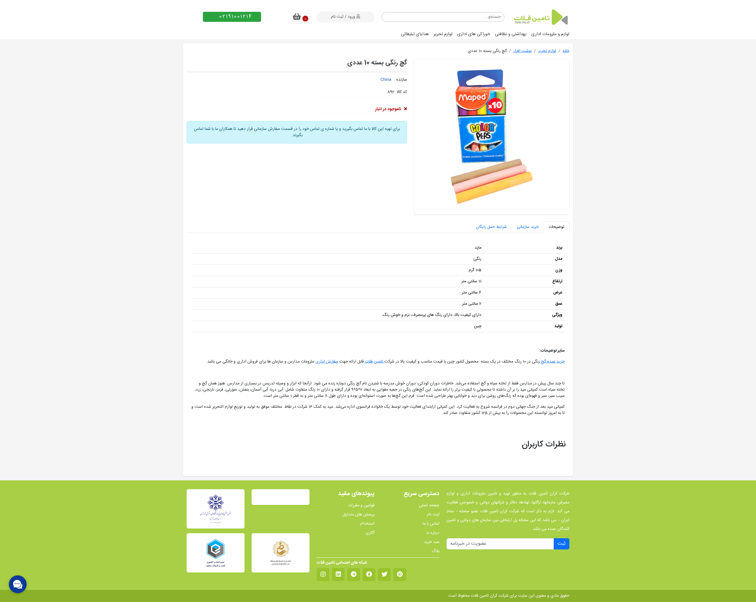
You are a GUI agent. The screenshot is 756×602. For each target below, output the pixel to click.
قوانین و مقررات (361, 506)
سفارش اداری (326, 361)
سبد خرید (431, 542)
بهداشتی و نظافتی (511, 34)
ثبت (562, 544)
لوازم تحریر (443, 34)
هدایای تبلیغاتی (415, 34)
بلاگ (435, 551)
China (385, 79)
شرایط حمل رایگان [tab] (491, 227)
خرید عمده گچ (553, 361)
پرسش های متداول (358, 515)
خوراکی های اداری (473, 34)
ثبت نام (433, 515)
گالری (370, 533)
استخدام (367, 524)
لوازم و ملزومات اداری (550, 34)
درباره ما (432, 533)
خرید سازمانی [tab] (528, 227)
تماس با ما (431, 524)
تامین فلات (374, 361)
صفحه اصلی (429, 506)
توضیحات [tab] (556, 227)
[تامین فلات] (540, 17)
